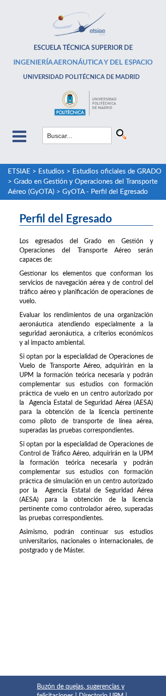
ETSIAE (19, 171)
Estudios (51, 171)
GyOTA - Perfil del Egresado (105, 191)
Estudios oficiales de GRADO (116, 171)
